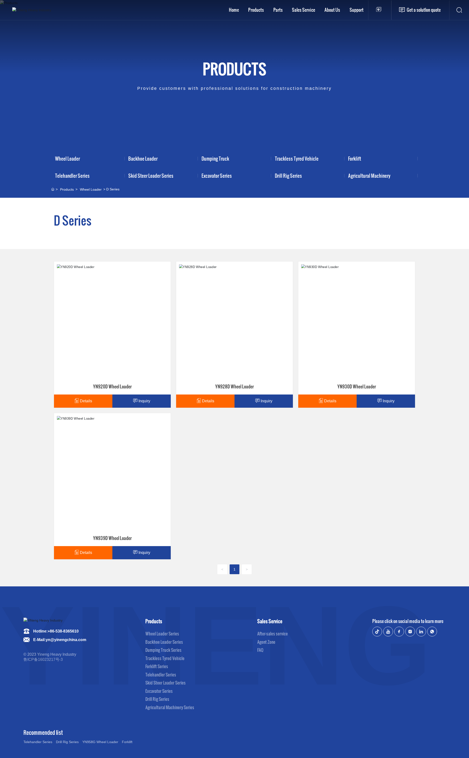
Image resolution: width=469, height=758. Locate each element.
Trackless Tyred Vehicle (297, 158)
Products (234, 68)
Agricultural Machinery (369, 175)
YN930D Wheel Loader (339, 287)
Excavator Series (217, 175)
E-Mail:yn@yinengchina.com (59, 640)
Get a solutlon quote (424, 9)
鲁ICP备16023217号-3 (43, 659)
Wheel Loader (67, 158)
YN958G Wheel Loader (100, 742)
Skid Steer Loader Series (150, 175)
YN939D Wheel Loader (95, 439)
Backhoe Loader (143, 158)
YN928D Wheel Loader (217, 287)
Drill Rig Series (288, 175)
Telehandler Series (72, 175)
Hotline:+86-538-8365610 (56, 631)
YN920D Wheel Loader (95, 287)
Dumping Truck (215, 158)
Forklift (354, 158)
